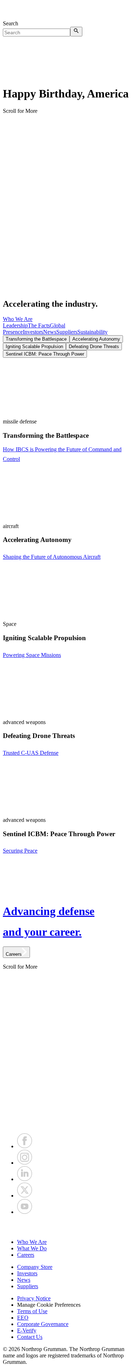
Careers (25, 1255)
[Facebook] (24, 1146)
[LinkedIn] (24, 1179)
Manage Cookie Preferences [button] (49, 1305)
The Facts (39, 325)
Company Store (34, 1267)
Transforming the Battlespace (36, 339)
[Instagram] (24, 1163)
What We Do (32, 1248)
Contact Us (29, 1337)
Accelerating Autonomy (96, 339)
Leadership (15, 325)
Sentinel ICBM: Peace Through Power (45, 354)
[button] (69, 1227)
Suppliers (66, 332)
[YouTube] (24, 1212)
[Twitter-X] (24, 1195)
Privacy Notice (34, 1298)
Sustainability (92, 332)
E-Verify (26, 1330)
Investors (33, 332)
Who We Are (17, 319)
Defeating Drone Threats (94, 346)
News (49, 332)
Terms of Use (32, 1311)
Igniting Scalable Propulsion (34, 346)
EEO (23, 1318)
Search (10, 23)
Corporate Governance (42, 1324)
